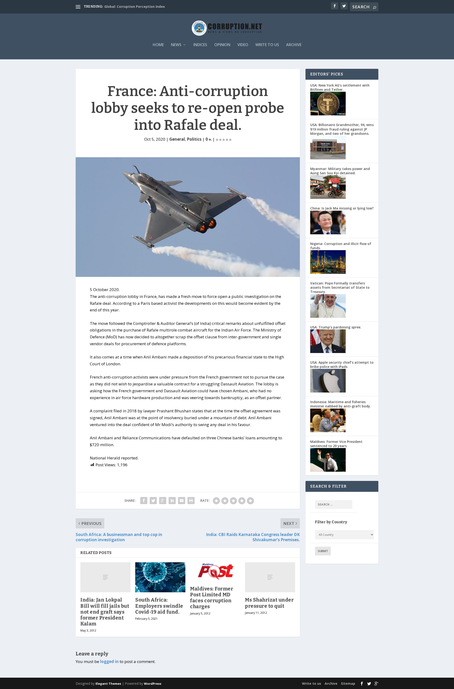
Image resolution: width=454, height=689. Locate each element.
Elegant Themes (108, 683)
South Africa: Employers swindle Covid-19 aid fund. (159, 606)
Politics (194, 139)
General (177, 139)
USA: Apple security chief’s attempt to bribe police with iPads (342, 364)
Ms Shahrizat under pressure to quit (269, 603)
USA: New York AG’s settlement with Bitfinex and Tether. (340, 87)
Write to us (267, 45)
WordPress (152, 683)
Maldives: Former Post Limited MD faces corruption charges (211, 598)
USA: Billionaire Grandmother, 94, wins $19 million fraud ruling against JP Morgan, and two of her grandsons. (342, 128)
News (176, 45)
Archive (293, 45)
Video (242, 45)
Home (158, 45)
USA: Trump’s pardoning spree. (335, 327)
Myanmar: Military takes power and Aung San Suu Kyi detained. (340, 170)
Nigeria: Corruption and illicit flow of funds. (340, 245)
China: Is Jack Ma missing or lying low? (342, 208)
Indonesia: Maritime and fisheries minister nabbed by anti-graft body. (340, 404)
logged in (109, 661)
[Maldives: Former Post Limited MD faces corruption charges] (215, 571)
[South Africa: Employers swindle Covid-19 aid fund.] (160, 577)
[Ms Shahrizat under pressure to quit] (270, 577)
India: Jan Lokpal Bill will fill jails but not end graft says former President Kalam (104, 612)
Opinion (222, 45)
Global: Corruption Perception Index (134, 6)
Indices (200, 45)
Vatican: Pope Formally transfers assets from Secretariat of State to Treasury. (340, 287)
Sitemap (348, 683)
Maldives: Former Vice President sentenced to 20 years (336, 443)
